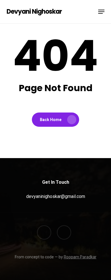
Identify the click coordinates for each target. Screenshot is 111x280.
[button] (101, 12)
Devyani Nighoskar (34, 12)
